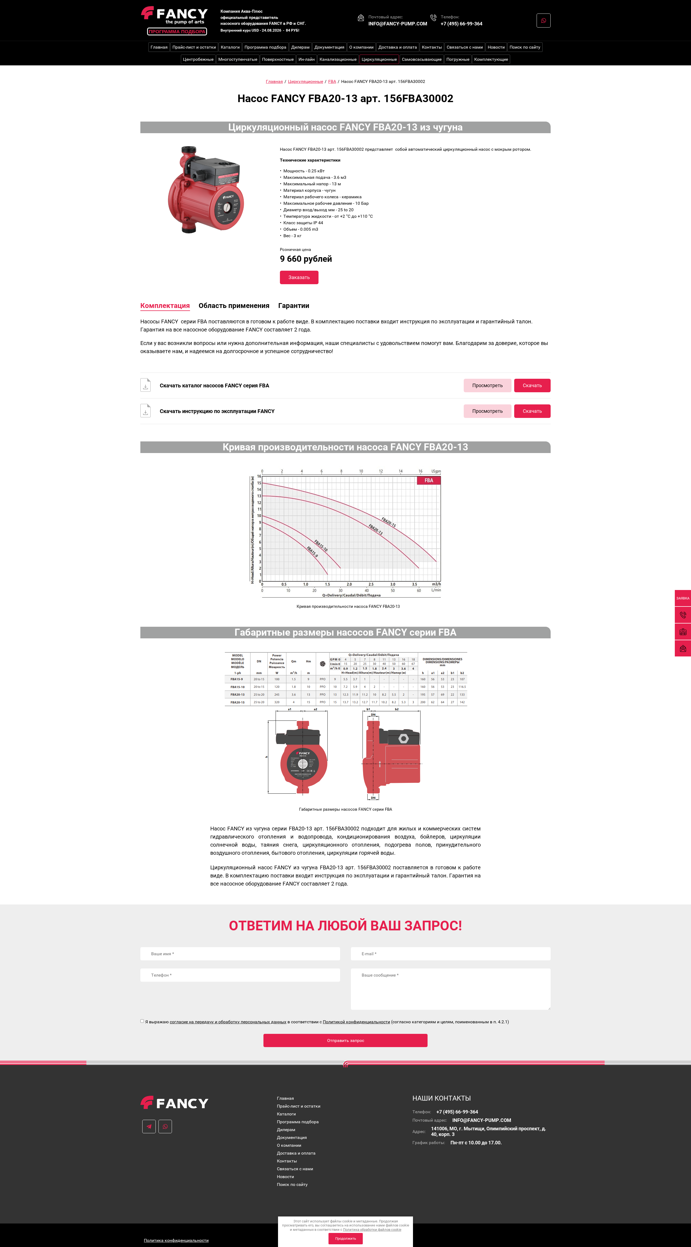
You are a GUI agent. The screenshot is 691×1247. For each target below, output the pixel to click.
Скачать (532, 385)
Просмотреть (487, 385)
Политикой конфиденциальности (356, 1021)
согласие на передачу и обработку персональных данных (228, 1021)
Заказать (299, 277)
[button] (683, 598)
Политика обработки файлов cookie (372, 1230)
